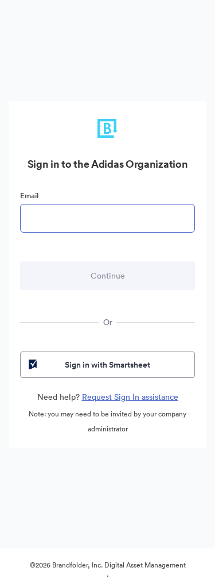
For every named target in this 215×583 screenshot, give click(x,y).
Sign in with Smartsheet (107, 364)
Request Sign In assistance (130, 397)
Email (29, 195)
